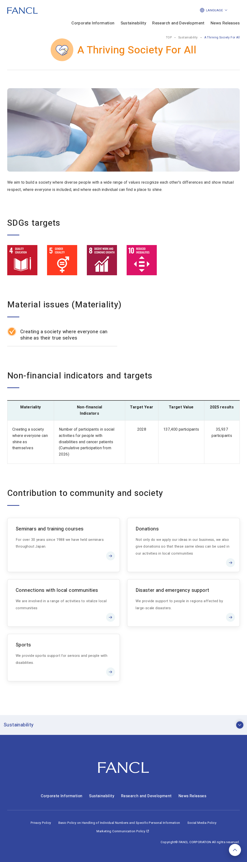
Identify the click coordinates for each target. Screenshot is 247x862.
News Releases (225, 23)
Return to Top (235, 850)
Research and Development (178, 23)
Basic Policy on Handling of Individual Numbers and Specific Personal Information (119, 822)
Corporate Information (92, 23)
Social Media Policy (202, 822)
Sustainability (133, 23)
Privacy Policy (41, 822)
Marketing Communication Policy (120, 831)
